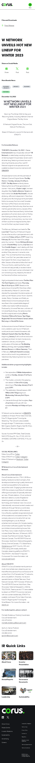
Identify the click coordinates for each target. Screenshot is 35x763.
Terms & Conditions (26, 747)
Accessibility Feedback (26, 723)
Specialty (16, 86)
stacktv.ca (5, 605)
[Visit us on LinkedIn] (3, 718)
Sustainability (6, 735)
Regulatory (24, 736)
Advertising (5, 739)
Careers (4, 742)
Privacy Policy (25, 730)
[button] (30, 4)
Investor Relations (7, 731)
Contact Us (24, 733)
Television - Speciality (6, 87)
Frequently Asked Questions (25, 741)
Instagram (23, 457)
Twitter (17, 454)
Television (26, 86)
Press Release (9, 25)
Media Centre (6, 727)
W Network (6, 91)
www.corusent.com (8, 559)
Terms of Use (24, 727)
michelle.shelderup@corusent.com (14, 623)
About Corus (6, 724)
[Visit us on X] (8, 718)
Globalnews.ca (7, 546)
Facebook (19, 459)
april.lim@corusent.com (10, 636)
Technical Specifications (27, 744)
